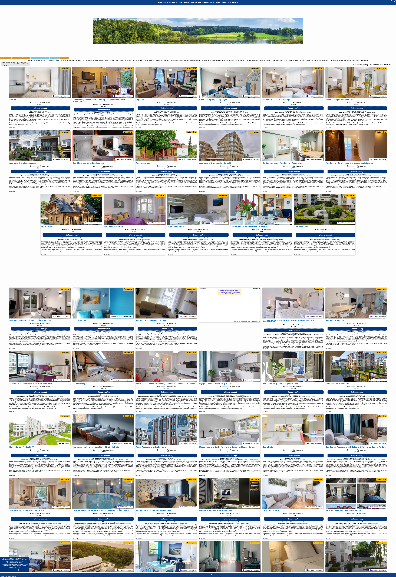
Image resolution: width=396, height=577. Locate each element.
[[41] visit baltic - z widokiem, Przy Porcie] (40, 556)
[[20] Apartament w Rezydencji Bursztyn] (166, 303)
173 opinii (179, 460)
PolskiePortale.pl (12, 576)
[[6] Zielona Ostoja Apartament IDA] (356, 82)
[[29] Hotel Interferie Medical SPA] (40, 429)
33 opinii (116, 176)
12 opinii (307, 396)
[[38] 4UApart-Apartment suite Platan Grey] (229, 493)
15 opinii (298, 460)
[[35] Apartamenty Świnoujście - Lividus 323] (40, 493)
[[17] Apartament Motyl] (324, 209)
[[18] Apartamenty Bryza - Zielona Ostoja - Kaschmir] (40, 303)
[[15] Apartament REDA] (198, 209)
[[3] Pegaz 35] (166, 82)
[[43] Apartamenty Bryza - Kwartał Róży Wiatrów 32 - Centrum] (166, 556)
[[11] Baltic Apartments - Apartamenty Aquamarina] (293, 145)
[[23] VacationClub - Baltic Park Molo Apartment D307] (40, 366)
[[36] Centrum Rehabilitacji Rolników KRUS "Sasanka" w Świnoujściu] (103, 493)
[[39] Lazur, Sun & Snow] (293, 493)
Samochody (45, 57)
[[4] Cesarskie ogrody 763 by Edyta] (229, 82)
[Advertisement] (198, 272)
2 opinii (124, 523)
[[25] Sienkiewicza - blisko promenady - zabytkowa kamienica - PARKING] (166, 366)
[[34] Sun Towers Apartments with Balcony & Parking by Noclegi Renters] (356, 429)
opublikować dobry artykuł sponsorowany (251, 321)
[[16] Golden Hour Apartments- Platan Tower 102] (261, 209)
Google (4, 560)
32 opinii (53, 523)
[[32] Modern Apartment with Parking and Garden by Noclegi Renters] (229, 429)
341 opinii (173, 176)
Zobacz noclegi (40, 108)
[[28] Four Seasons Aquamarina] (356, 366)
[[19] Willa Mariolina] (103, 303)
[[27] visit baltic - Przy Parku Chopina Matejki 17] (293, 366)
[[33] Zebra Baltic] (293, 429)
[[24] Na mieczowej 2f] (103, 366)
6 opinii (304, 112)
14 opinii (55, 333)
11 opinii (188, 396)
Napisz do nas (216, 574)
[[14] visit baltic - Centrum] (135, 209)
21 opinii (374, 176)
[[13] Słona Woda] (71, 209)
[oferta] (53, 96)
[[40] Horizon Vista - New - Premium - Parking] (356, 493)
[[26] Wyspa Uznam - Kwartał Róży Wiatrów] (229, 366)
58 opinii (332, 239)
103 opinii (171, 112)
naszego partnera (25, 124)
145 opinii (110, 396)
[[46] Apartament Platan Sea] (356, 556)
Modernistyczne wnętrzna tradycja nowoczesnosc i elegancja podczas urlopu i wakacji (230, 292)
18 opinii (180, 523)
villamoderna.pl (391, 1)
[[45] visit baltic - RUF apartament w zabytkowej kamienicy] (293, 556)
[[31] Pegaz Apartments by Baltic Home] (166, 429)
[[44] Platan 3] (229, 556)
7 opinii (143, 239)
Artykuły (64, 57)
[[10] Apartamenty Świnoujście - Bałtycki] (229, 145)
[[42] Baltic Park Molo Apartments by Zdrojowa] (103, 556)
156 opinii (109, 333)
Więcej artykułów (202, 288)
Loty (35, 57)
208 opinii (242, 176)
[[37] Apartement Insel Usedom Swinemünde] (166, 493)
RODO (18, 567)
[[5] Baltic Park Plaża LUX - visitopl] (293, 82)
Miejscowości (25, 57)
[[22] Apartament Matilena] (356, 303)
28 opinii (241, 112)
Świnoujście (65, 68)
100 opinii (120, 460)
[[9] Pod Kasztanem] (166, 145)
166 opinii (309, 176)
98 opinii (77, 239)
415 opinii (243, 396)
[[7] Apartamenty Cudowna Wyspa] (40, 145)
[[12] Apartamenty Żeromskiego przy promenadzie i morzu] (356, 145)
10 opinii (300, 523)
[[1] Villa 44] (40, 82)
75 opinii (130, 114)
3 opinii (251, 460)
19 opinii (179, 333)
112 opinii (51, 176)
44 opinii (44, 112)
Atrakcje (54, 57)
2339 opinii (50, 460)
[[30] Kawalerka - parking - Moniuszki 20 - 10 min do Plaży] (103, 429)
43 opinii (205, 239)
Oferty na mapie (16, 57)
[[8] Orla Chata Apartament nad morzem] (103, 145)
